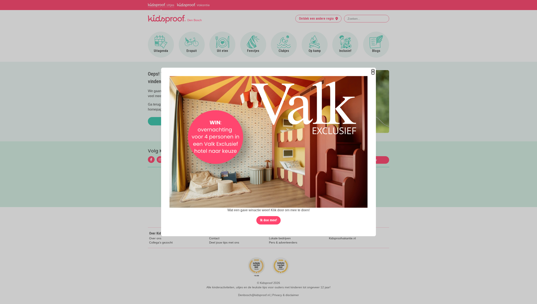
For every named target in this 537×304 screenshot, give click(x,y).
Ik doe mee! (268, 220)
